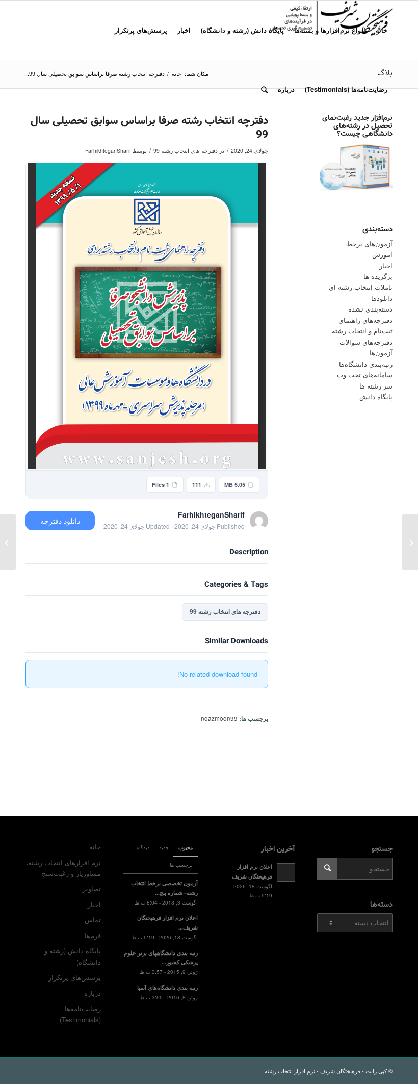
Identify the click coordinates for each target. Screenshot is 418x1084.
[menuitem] (382, 30)
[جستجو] (264, 89)
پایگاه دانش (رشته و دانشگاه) (72, 956)
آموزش (382, 254)
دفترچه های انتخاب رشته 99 (185, 150)
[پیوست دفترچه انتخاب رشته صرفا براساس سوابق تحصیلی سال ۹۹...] (410, 542)
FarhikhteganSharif (108, 150)
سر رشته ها (376, 386)
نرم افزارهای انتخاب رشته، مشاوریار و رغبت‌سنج (63, 868)
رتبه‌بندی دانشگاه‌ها (366, 364)
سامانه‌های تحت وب (365, 374)
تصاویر (92, 888)
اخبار (386, 265)
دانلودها (382, 298)
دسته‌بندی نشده (370, 309)
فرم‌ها (93, 935)
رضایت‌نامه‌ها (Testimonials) (80, 1013)
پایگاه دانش (376, 396)
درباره (92, 993)
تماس (93, 919)
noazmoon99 (219, 718)
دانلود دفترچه (60, 520)
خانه (95, 846)
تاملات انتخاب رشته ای (361, 287)
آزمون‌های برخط (370, 243)
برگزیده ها (378, 276)
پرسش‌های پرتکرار (74, 977)
